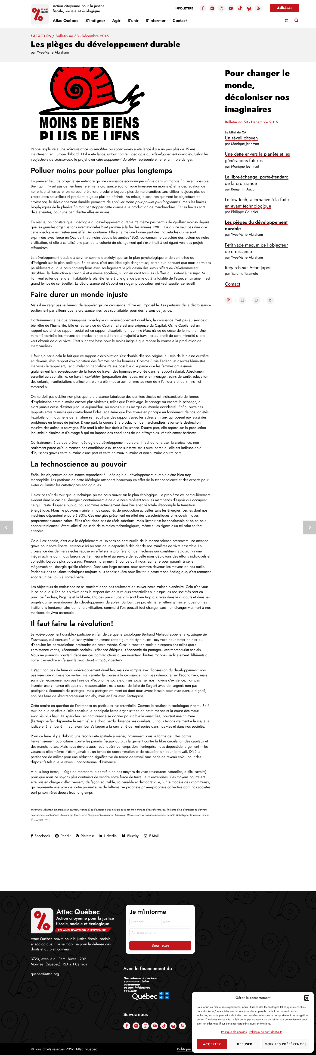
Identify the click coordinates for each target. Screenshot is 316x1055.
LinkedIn (110, 835)
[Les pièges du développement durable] (121, 103)
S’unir (133, 21)
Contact (180, 21)
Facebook (42, 835)
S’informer (156, 21)
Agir (116, 21)
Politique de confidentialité (265, 1032)
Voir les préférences (286, 1044)
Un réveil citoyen (241, 138)
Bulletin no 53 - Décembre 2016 (82, 36)
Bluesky (132, 835)
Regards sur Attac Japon (248, 267)
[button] (306, 997)
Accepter (212, 1044)
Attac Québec (65, 21)
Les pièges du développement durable (256, 225)
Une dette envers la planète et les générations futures (257, 157)
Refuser (244, 1044)
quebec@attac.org (45, 974)
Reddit (65, 835)
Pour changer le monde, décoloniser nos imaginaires (257, 91)
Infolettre (184, 8)
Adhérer (284, 8)
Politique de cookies (234, 1032)
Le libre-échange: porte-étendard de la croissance (256, 180)
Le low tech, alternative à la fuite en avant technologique (257, 202)
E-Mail (153, 835)
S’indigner (95, 21)
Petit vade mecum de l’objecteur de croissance (256, 248)
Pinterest (87, 835)
